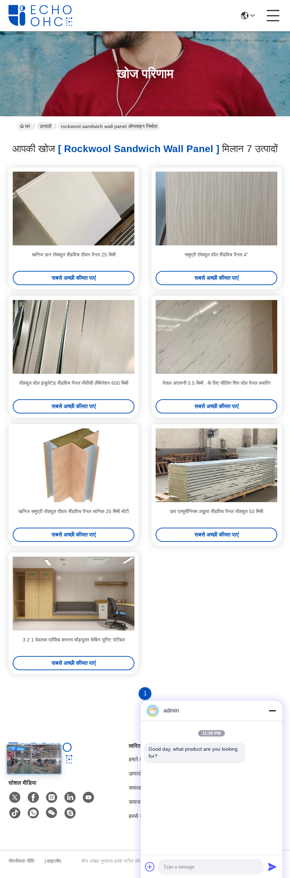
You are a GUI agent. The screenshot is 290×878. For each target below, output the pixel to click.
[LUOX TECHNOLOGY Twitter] (14, 797)
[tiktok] (14, 813)
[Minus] (272, 710)
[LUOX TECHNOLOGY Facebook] (33, 797)
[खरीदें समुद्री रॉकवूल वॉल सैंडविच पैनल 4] (216, 208)
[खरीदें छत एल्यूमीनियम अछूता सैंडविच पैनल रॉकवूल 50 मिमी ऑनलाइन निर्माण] (216, 465)
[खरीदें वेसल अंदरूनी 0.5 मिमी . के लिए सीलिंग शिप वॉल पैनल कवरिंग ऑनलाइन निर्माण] (216, 337)
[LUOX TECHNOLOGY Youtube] (88, 797)
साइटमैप (54, 861)
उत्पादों (45, 126)
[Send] (272, 866)
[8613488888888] (33, 813)
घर (27, 126)
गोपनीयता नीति (21, 861)
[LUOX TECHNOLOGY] (47, 15)
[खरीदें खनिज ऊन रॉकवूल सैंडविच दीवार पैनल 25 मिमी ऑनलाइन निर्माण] (73, 208)
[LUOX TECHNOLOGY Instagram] (51, 797)
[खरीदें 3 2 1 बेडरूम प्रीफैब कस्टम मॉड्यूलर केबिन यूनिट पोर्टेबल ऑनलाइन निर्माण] (73, 593)
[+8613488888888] (70, 813)
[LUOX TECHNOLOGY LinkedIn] (70, 797)
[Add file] (150, 866)
